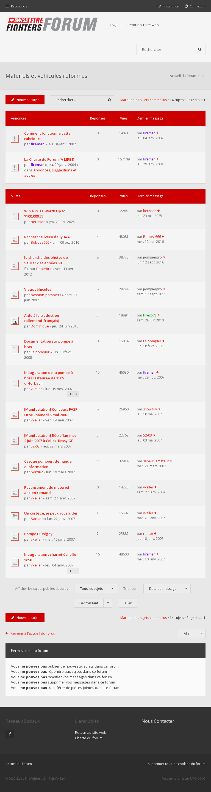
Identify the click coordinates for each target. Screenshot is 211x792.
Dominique (40, 326)
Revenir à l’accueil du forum (33, 633)
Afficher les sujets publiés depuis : (59, 588)
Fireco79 (150, 315)
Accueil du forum (18, 764)
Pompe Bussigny (38, 533)
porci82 (37, 471)
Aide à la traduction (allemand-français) (41, 318)
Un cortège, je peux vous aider (51, 513)
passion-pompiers (46, 294)
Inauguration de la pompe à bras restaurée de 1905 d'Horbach (48, 378)
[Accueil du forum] (52, 24)
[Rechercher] (199, 49)
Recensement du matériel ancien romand (46, 490)
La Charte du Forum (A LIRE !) (49, 159)
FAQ (113, 24)
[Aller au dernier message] (157, 133)
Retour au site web (143, 24)
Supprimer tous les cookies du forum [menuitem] (177, 764)
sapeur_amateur (156, 461)
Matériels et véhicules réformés (46, 75)
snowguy (150, 409)
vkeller (36, 388)
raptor (148, 533)
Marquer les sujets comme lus (143, 100)
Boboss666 (40, 242)
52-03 (35, 446)
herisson (38, 221)
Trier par (149, 588)
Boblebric (44, 268)
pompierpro (152, 257)
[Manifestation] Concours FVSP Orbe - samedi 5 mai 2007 (50, 412)
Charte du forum (88, 737)
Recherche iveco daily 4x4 (46, 236)
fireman (38, 143)
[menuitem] (195, 6)
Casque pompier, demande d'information (48, 464)
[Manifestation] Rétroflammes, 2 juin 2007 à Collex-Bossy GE (50, 438)
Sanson (37, 518)
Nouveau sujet (27, 100)
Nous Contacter (157, 721)
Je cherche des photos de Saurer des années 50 (46, 260)
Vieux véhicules (37, 289)
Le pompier (40, 351)
